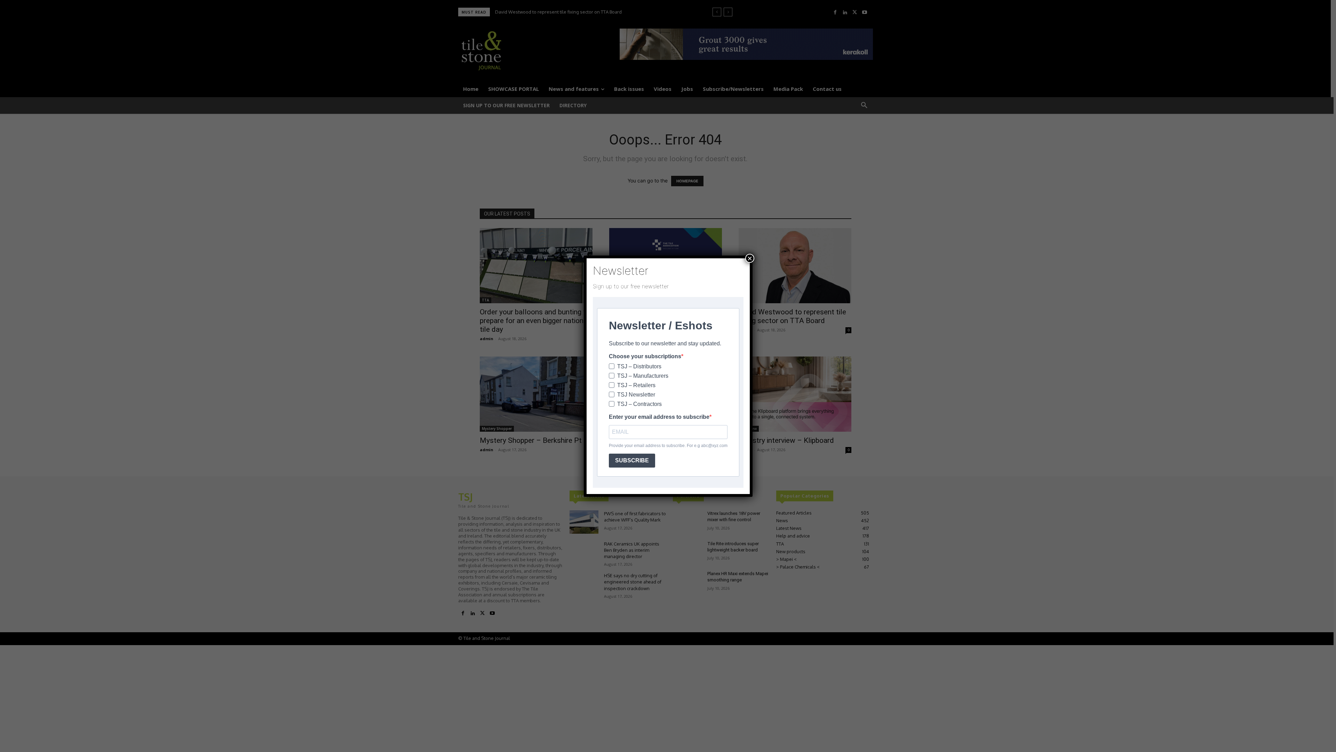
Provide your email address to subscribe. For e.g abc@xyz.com (668, 445)
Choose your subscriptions (645, 356)
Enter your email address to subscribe (659, 417)
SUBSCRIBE (632, 460)
